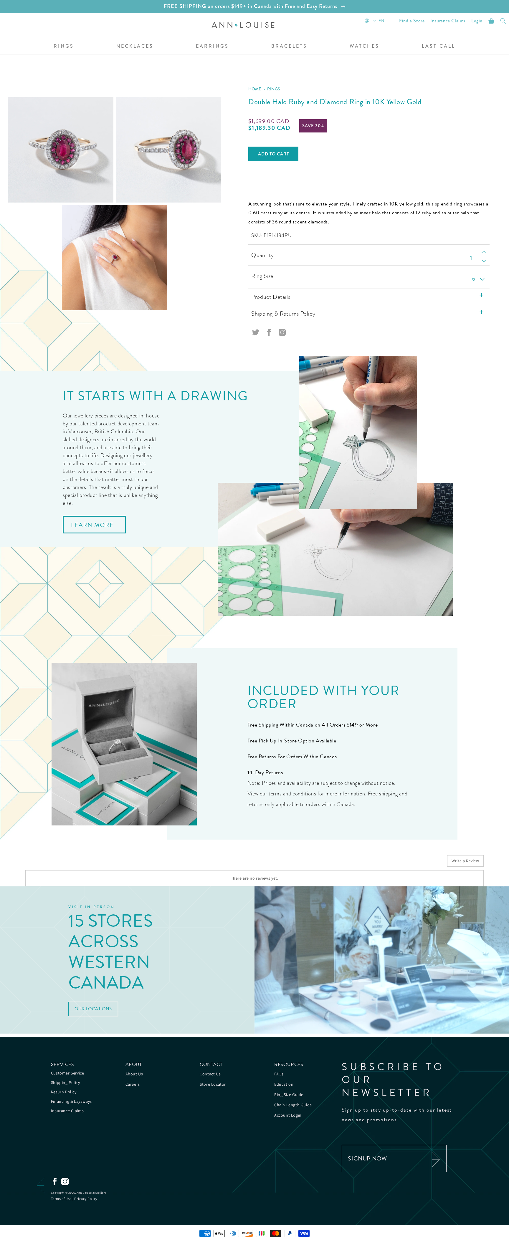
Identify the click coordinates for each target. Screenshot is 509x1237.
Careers (132, 1084)
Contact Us (210, 1074)
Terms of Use (61, 1198)
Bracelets (289, 46)
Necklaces (134, 46)
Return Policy (64, 1092)
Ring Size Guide (288, 1094)
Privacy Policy (85, 1198)
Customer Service (67, 1073)
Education (283, 1084)
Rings (64, 46)
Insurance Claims (67, 1110)
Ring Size (262, 276)
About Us (134, 1074)
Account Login (288, 1115)
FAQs (278, 1074)
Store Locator (213, 1084)
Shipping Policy (65, 1082)
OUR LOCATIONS (93, 1009)
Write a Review (465, 860)
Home (254, 89)
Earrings (212, 46)
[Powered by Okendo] (51, 863)
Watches (364, 46)
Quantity (262, 255)
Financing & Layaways (71, 1101)
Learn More (92, 524)
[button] (63, 47)
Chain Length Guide (293, 1104)
